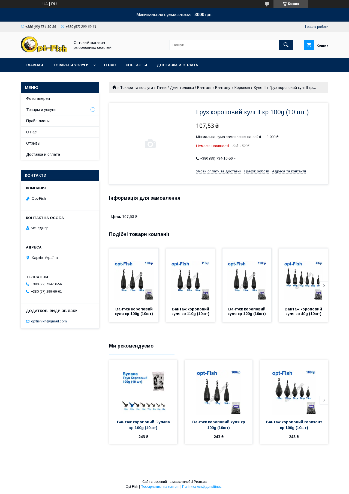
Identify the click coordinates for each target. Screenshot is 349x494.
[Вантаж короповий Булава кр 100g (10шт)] (143, 387)
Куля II (260, 87)
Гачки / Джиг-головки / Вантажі (184, 87)
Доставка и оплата (177, 65)
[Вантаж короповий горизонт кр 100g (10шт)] (294, 387)
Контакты (136, 65)
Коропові (242, 87)
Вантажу (222, 87)
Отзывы (33, 143)
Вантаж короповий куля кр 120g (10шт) (247, 311)
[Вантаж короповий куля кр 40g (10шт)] (303, 276)
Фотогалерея (38, 98)
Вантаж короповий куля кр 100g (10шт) (134, 311)
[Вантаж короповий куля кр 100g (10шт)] (133, 276)
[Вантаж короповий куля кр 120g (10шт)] (247, 276)
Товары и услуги (71, 65)
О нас (110, 65)
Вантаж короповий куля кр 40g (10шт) (304, 311)
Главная (34, 65)
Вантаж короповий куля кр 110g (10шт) (191, 311)
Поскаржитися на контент (160, 487)
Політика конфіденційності (203, 487)
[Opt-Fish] (44, 51)
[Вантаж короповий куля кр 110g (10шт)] (190, 276)
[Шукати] (286, 45)
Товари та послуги (136, 87)
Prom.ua (200, 482)
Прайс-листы (38, 121)
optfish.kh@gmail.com (49, 321)
